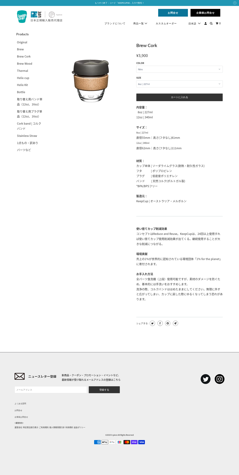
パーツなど (24, 150)
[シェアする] (160, 323)
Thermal (22, 71)
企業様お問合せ (21, 417)
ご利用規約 (44, 427)
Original (22, 42)
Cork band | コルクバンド (29, 126)
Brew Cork (24, 56)
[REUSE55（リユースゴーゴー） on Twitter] (205, 379)
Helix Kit (22, 85)
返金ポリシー (79, 427)
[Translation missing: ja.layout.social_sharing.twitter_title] (152, 323)
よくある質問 (20, 403)
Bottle (21, 92)
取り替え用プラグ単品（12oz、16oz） (29, 113)
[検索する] (211, 23)
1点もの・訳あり (27, 143)
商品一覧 (139, 23)
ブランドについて (114, 23)
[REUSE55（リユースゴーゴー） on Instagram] (219, 379)
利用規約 (69, 427)
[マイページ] (206, 23)
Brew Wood (24, 63)
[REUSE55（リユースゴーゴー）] (39, 16)
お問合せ (18, 410)
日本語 (192, 23)
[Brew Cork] (90, 68)
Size (138, 77)
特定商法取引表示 (30, 427)
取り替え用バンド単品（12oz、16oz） (29, 101)
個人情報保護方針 (57, 427)
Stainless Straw (27, 136)
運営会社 (18, 427)
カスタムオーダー (166, 23)
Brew (20, 49)
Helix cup (23, 78)
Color (140, 63)
